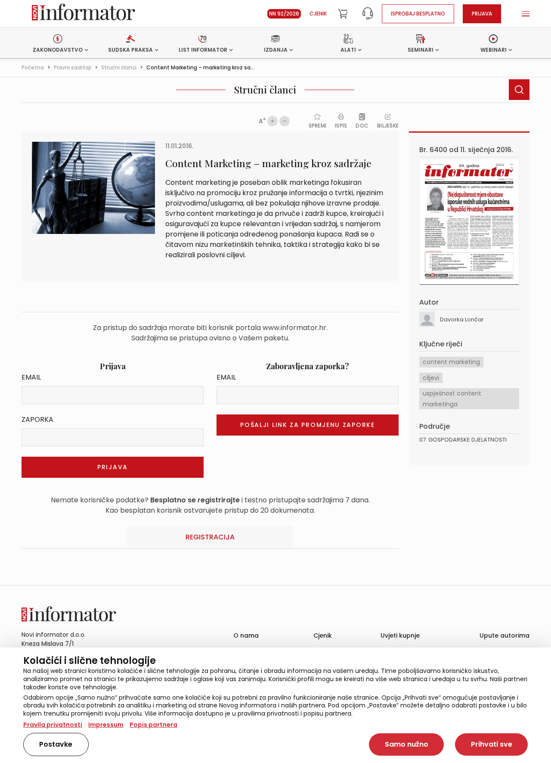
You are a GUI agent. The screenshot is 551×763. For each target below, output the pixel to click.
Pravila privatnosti (52, 724)
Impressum (106, 724)
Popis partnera (153, 724)
